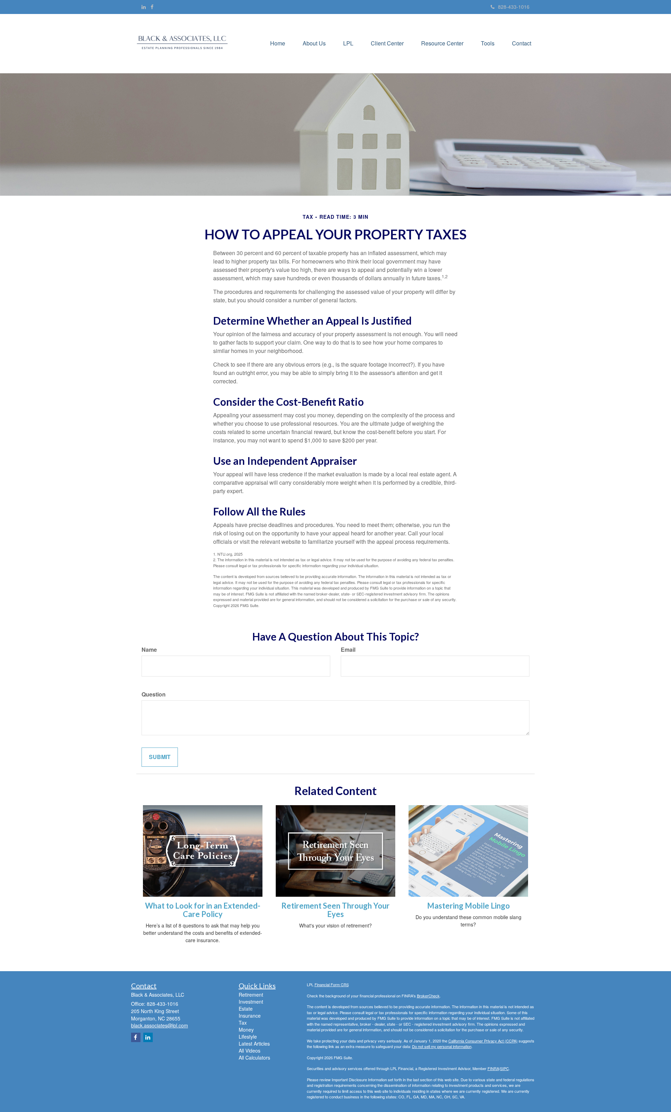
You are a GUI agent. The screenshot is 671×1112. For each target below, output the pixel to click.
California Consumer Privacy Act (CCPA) (483, 1041)
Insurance (250, 1015)
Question (154, 694)
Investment (251, 1001)
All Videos (249, 1050)
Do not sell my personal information (441, 1046)
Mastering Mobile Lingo (468, 905)
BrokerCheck (428, 995)
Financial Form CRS (332, 984)
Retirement (251, 994)
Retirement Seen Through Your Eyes (335, 910)
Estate (246, 1008)
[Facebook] (152, 6)
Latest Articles (254, 1043)
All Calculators (254, 1057)
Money (246, 1029)
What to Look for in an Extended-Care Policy (202, 910)
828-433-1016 (513, 6)
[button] (314, 43)
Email (348, 650)
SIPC (504, 1068)
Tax (243, 1022)
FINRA (493, 1068)
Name (149, 650)
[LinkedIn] (144, 6)
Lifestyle (248, 1036)
